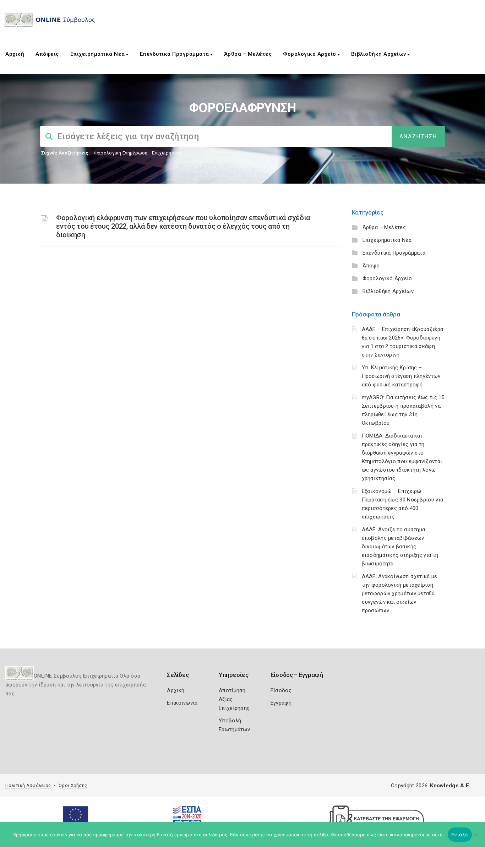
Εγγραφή (281, 703)
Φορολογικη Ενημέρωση (121, 153)
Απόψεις (47, 54)
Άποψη (371, 265)
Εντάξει (460, 834)
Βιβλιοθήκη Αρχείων (379, 54)
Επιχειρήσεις (166, 153)
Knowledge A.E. (450, 785)
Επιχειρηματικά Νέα (98, 54)
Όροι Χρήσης (73, 785)
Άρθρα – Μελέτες (248, 54)
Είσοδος (281, 690)
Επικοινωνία (182, 703)
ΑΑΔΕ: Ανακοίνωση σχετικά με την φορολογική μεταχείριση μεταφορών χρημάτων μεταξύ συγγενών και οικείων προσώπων (399, 593)
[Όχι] (476, 838)
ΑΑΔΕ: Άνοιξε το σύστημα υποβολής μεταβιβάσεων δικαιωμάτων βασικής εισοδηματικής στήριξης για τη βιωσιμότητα (400, 546)
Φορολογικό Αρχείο (310, 54)
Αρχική (14, 54)
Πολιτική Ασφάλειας (28, 785)
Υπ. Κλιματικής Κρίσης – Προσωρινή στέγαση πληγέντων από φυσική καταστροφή (401, 376)
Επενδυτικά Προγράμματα (175, 54)
